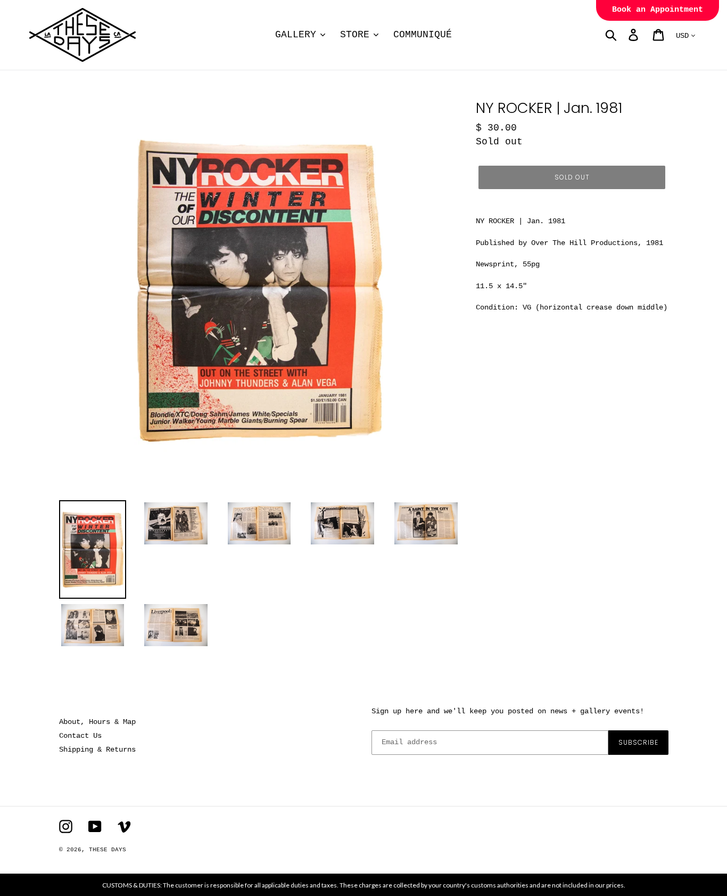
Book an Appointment (657, 9)
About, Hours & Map (97, 722)
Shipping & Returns (97, 749)
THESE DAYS (107, 849)
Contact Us (80, 735)
